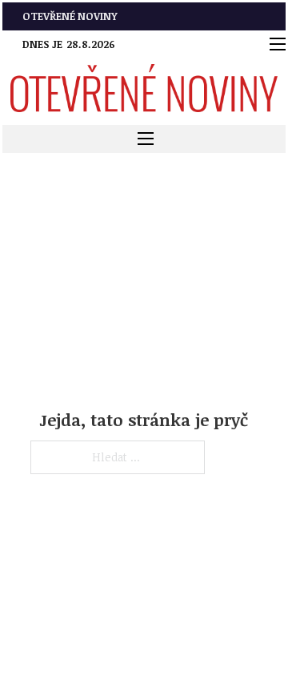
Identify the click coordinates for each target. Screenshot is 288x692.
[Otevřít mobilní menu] (278, 44)
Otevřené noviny (70, 16)
